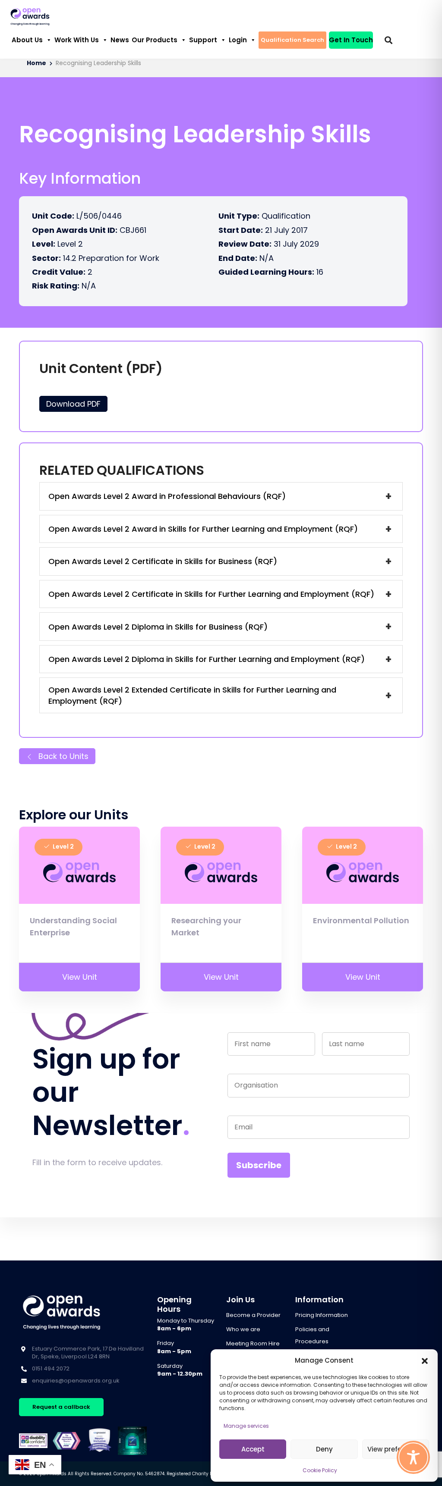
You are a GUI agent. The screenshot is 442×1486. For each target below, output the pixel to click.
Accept (253, 1449)
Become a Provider (253, 1315)
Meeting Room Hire (253, 1343)
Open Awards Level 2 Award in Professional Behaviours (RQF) (167, 496)
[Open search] (388, 40)
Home (36, 63)
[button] (424, 1360)
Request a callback (61, 1407)
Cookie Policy (320, 1470)
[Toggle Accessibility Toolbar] (413, 1457)
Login (238, 39)
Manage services (246, 1426)
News (119, 39)
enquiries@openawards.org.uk (76, 1380)
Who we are (243, 1329)
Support (203, 39)
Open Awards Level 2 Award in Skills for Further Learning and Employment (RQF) (203, 529)
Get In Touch (351, 39)
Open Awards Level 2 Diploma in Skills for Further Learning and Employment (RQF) (206, 659)
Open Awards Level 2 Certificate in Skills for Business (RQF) (162, 561)
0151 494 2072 (50, 1368)
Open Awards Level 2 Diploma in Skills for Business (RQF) (158, 626)
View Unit (79, 977)
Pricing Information (321, 1315)
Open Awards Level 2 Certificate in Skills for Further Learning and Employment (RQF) (211, 594)
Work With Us (76, 39)
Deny (324, 1449)
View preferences (395, 1449)
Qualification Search (292, 40)
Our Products (154, 39)
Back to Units (62, 756)
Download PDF (73, 403)
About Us (27, 39)
